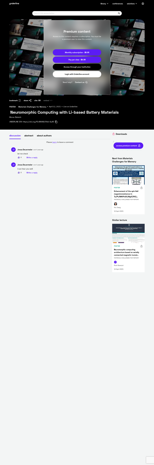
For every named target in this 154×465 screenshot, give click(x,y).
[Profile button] (143, 3)
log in (54, 142)
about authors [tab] (44, 135)
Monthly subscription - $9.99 (77, 52)
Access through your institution (77, 67)
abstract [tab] (28, 135)
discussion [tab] (15, 135)
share (26, 100)
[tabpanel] (59, 157)
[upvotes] (18, 157)
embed (46, 100)
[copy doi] (57, 122)
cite (36, 100)
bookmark (13, 100)
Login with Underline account (77, 74)
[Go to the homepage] (14, 3)
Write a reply (31, 157)
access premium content (126, 145)
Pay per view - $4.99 (77, 60)
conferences (117, 3)
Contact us (79, 82)
